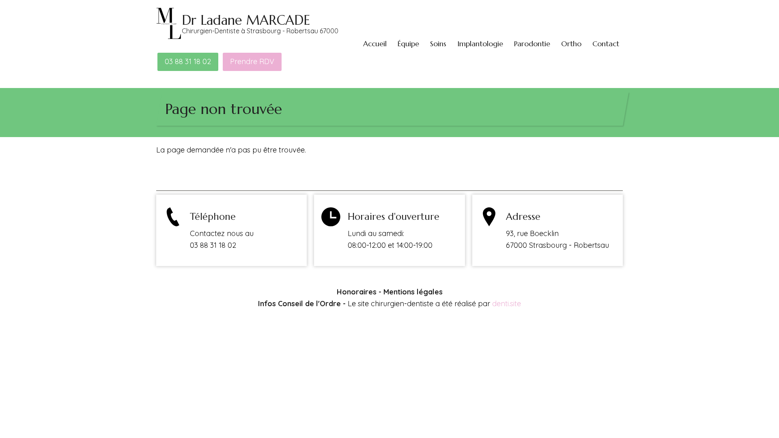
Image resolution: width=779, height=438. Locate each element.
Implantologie (480, 43)
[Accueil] (169, 23)
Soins (438, 43)
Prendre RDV (252, 61)
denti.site (506, 303)
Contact (605, 43)
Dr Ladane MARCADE (246, 20)
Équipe (408, 43)
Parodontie (532, 43)
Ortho (571, 43)
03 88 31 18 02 (188, 61)
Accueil (375, 43)
